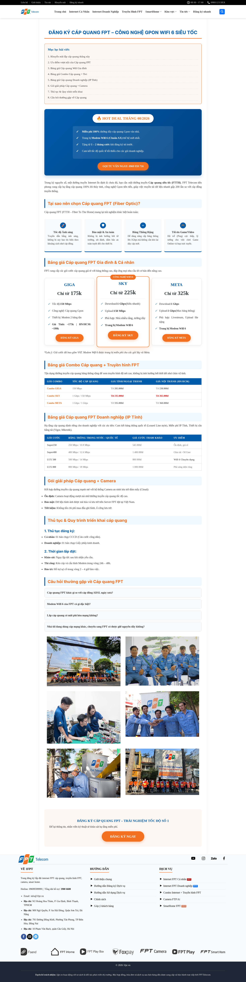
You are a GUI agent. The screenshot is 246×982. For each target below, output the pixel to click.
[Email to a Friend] (29, 937)
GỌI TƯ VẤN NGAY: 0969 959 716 (123, 166)
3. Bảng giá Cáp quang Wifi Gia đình (67, 68)
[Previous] (19, 953)
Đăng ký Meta (176, 338)
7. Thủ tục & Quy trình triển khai (65, 91)
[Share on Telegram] (35, 937)
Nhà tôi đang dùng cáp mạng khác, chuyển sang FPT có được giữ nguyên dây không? (96, 626)
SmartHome (152, 11)
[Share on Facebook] (23, 937)
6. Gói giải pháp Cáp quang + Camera (68, 85)
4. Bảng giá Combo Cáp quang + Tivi (67, 74)
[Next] (227, 953)
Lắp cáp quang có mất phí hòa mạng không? (72, 615)
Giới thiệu (36, 2)
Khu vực (169, 11)
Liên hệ (24, 2)
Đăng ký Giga (69, 338)
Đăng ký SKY (123, 335)
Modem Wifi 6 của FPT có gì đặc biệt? (69, 604)
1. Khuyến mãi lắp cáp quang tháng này (69, 56)
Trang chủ (60, 11)
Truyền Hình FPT (132, 11)
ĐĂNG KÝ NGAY (123, 836)
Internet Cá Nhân (79, 11)
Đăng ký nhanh (77, 2)
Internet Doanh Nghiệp (105, 11)
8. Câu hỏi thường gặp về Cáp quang (67, 97)
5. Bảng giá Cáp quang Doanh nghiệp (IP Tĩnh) (72, 80)
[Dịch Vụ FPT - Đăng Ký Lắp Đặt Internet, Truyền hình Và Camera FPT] (31, 12)
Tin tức (48, 2)
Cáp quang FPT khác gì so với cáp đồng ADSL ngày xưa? (80, 592)
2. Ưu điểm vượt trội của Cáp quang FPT (69, 62)
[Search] (222, 12)
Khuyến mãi (60, 2)
